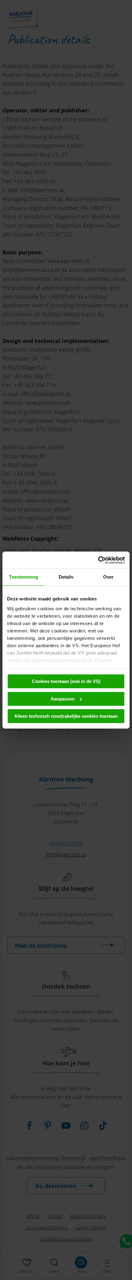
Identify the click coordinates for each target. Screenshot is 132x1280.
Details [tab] (66, 576)
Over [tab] (108, 576)
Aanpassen (63, 698)
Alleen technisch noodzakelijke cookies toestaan (66, 716)
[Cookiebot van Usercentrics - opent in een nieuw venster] (98, 560)
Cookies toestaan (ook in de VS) (66, 681)
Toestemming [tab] (23, 576)
